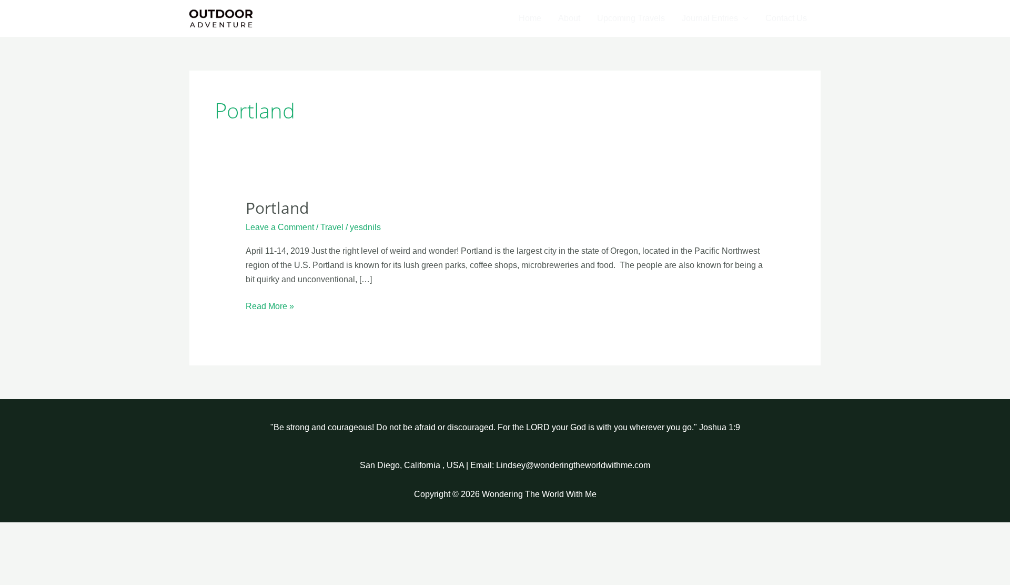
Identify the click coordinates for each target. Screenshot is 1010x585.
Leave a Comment (280, 227)
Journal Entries (710, 18)
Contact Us (786, 18)
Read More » (270, 305)
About (569, 18)
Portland (277, 208)
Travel (332, 227)
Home (530, 18)
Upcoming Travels (631, 18)
